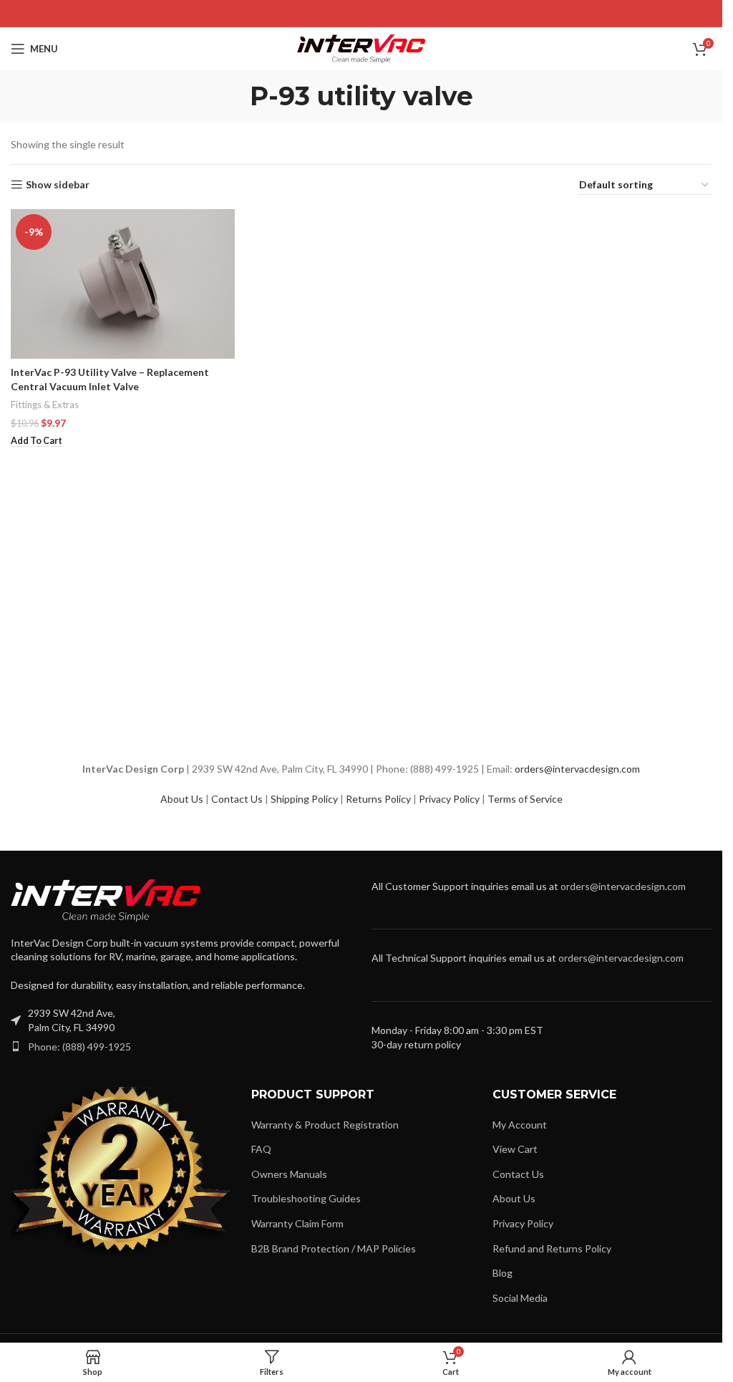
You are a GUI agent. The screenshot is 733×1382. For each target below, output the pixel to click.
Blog (502, 1273)
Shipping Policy (304, 799)
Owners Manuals (289, 1174)
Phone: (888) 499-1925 (79, 1046)
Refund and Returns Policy (551, 1248)
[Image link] (105, 899)
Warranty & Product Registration (325, 1124)
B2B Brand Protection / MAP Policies (333, 1248)
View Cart (515, 1149)
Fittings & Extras (45, 404)
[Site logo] (361, 48)
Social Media (520, 1298)
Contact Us (237, 799)
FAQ (261, 1149)
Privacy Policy (449, 799)
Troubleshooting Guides (306, 1198)
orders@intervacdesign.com (577, 769)
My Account (519, 1124)
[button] (36, 441)
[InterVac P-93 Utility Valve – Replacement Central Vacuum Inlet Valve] (123, 284)
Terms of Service (525, 799)
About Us (181, 799)
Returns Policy (378, 799)
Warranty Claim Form (297, 1223)
